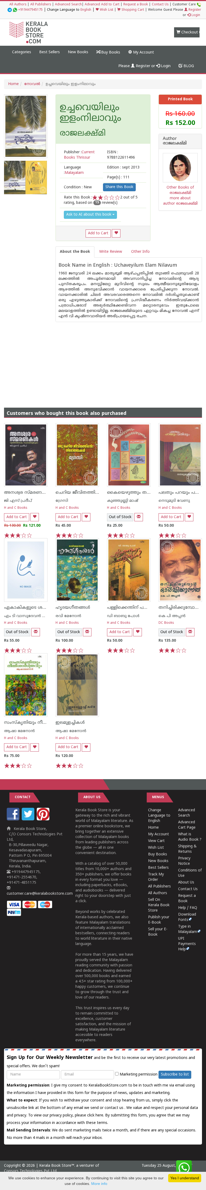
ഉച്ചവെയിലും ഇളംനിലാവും (90, 113)
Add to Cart (98, 233)
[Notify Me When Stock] (138, 517)
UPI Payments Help (187, 944)
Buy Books (110, 52)
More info (99, 1183)
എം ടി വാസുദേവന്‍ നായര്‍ (29, 616)
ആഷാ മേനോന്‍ (19, 731)
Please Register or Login (144, 66)
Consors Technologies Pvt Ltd (30, 1171)
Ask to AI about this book (89, 214)
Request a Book (135, 5)
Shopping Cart (132, 10)
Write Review (110, 252)
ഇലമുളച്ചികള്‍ (70, 722)
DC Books (166, 623)
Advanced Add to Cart (102, 5)
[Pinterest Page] (44, 819)
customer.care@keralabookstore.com (40, 893)
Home (13, 84)
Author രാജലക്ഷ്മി (175, 141)
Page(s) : (118, 177)
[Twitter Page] (29, 819)
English (85, 10)
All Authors (17, 5)
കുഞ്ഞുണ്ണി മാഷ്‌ (122, 501)
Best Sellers (49, 52)
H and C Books (15, 508)
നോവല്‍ (32, 84)
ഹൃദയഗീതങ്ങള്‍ (73, 607)
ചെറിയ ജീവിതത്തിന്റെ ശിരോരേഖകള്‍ (96, 492)
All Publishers (40, 5)
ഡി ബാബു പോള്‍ (123, 616)
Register (194, 10)
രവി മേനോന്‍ (68, 616)
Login (195, 15)
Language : (74, 170)
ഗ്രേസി (62, 501)
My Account (143, 52)
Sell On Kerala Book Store (159, 905)
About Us (186, 882)
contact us (114, 1108)
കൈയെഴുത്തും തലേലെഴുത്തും (141, 492)
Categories (21, 52)
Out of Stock (120, 517)
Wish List (106, 10)
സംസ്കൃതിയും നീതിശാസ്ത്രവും (38, 722)
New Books (78, 52)
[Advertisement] (103, 359)
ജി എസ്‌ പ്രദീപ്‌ (18, 501)
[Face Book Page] (14, 819)
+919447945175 (30, 10)
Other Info (140, 252)
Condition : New (78, 187)
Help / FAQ (187, 908)
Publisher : (79, 155)
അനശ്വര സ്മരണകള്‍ (27, 492)
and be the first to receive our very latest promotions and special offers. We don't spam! (101, 1062)
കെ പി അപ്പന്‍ (172, 616)
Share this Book (119, 187)
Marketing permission (138, 1074)
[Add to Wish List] (116, 233)
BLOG (188, 66)
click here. (96, 1115)
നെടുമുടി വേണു (174, 501)
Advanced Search (68, 5)
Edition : (123, 167)
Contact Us (160, 5)
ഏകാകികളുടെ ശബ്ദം (28, 607)
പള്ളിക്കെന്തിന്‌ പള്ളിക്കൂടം (135, 607)
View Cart (156, 841)
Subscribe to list (175, 1074)
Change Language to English (159, 815)
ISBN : (121, 155)
